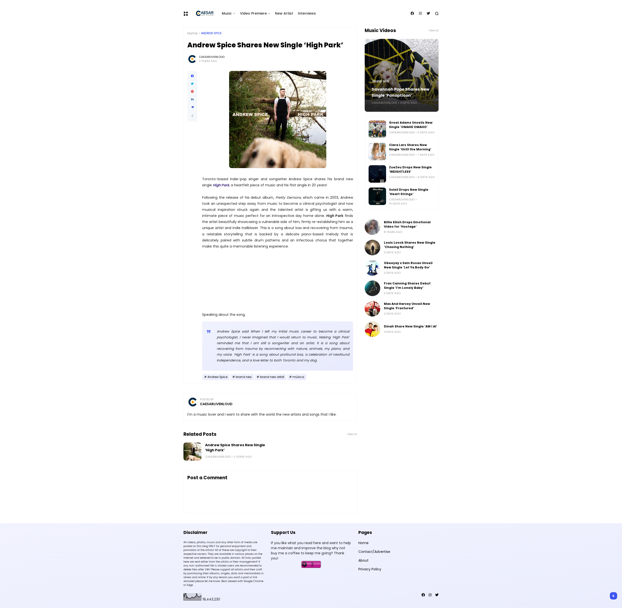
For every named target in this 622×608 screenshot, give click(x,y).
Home (192, 33)
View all (352, 434)
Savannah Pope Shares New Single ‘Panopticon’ (400, 92)
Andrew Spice (211, 33)
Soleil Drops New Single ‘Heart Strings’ (408, 192)
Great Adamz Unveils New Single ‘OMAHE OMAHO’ (410, 124)
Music (227, 13)
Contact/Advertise (374, 551)
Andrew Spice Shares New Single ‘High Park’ (235, 448)
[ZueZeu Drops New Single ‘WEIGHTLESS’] (377, 174)
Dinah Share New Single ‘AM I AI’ (410, 326)
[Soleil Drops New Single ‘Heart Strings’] (377, 196)
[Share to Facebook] (192, 76)
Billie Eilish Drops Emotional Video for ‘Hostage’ (407, 224)
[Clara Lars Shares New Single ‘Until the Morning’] (377, 151)
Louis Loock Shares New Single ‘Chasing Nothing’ (409, 244)
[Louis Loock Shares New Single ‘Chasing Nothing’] (372, 247)
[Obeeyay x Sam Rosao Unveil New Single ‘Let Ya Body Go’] (372, 268)
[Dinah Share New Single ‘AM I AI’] (372, 329)
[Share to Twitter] (192, 83)
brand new (244, 377)
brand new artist (272, 377)
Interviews (307, 13)
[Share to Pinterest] (192, 91)
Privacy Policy (369, 569)
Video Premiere (253, 13)
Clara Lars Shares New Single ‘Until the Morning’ (410, 147)
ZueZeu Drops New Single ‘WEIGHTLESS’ (410, 169)
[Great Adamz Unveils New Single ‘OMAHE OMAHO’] (377, 129)
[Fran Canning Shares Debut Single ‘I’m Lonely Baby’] (372, 288)
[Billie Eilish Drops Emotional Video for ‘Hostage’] (372, 227)
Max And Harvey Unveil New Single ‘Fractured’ (407, 306)
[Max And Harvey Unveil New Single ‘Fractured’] (372, 309)
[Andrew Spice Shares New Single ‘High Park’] (192, 452)
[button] (192, 115)
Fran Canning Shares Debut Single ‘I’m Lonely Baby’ (407, 285)
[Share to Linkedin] (192, 99)
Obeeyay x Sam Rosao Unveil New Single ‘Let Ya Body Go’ (408, 265)
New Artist (284, 13)
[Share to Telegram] (192, 107)
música (298, 377)
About (363, 560)
